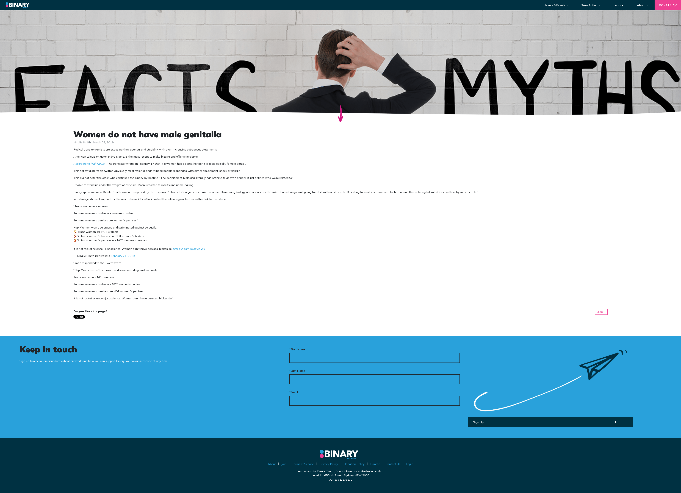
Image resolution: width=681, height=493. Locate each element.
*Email (293, 392)
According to (88, 163)
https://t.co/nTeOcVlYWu (189, 248)
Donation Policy (354, 464)
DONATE (665, 5)
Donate (375, 464)
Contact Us (393, 464)
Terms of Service (303, 464)
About (272, 464)
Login (409, 464)
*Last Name (297, 370)
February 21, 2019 (123, 256)
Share (600, 311)
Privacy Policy (329, 464)
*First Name (297, 349)
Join (283, 464)
